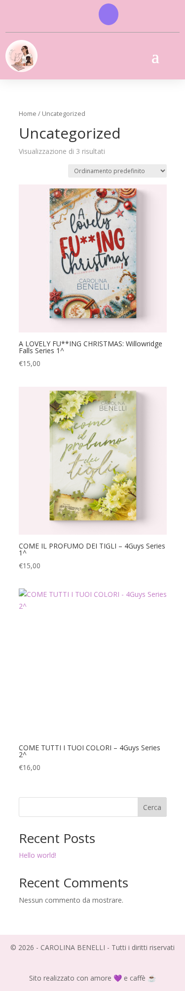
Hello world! (37, 855)
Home (28, 113)
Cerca (152, 807)
